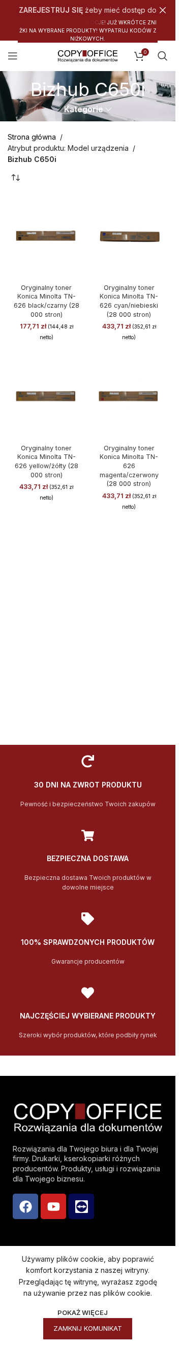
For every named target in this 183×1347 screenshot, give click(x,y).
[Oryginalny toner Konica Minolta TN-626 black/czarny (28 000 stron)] (46, 235)
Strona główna (32, 137)
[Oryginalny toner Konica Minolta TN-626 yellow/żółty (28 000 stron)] (46, 395)
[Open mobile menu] (13, 56)
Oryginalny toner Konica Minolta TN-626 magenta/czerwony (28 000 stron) (129, 466)
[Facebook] (25, 1206)
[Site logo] (87, 55)
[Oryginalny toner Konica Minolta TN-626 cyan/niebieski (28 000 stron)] (129, 235)
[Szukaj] (162, 56)
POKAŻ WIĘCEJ (82, 1312)
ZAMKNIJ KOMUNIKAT (87, 1328)
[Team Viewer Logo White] (81, 1206)
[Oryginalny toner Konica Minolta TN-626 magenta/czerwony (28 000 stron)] (129, 395)
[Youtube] (53, 1206)
